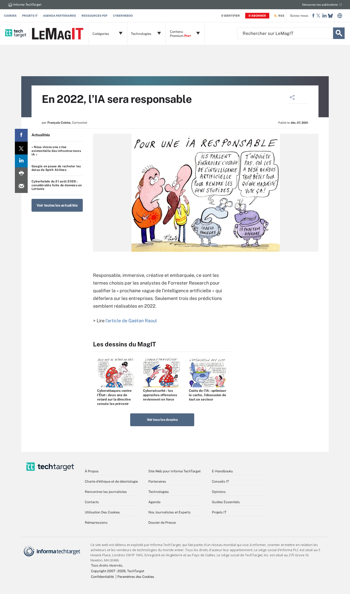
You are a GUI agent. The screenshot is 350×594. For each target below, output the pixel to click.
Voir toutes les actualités (57, 205)
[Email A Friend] (21, 186)
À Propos (92, 471)
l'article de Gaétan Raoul (131, 320)
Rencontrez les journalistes (106, 492)
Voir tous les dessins (162, 420)
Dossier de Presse (162, 522)
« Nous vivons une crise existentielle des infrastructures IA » (56, 150)
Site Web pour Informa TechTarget (174, 471)
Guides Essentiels (226, 502)
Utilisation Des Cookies (102, 512)
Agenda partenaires (59, 15)
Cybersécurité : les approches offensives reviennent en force (160, 395)
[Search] (339, 33)
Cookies (10, 15)
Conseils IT (220, 481)
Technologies (158, 492)
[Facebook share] (21, 135)
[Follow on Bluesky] (330, 15)
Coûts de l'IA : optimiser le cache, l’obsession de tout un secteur (207, 395)
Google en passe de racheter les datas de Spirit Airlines (56, 168)
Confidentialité (102, 577)
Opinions (219, 492)
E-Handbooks (222, 471)
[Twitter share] (21, 148)
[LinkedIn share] (21, 160)
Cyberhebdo (123, 15)
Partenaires (157, 481)
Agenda (154, 502)
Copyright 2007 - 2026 (108, 571)
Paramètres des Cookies (135, 577)
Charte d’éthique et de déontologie (111, 481)
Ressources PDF (94, 15)
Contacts (92, 502)
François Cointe (58, 122)
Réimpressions (96, 522)
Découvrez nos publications (320, 4)
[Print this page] (21, 173)
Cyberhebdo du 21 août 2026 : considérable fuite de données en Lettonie (57, 185)
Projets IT (30, 15)
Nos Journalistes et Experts (169, 512)
